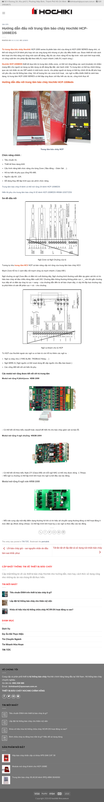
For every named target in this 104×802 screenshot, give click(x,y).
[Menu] (3, 13)
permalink (45, 542)
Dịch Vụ (6, 629)
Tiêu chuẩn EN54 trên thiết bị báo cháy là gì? (31, 592)
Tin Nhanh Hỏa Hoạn (13, 644)
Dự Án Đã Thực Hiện (13, 634)
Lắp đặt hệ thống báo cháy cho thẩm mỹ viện (31, 601)
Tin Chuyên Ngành (11, 639)
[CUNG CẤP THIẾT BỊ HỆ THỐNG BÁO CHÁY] (52, 13)
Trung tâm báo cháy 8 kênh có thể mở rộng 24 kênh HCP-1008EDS (31, 187)
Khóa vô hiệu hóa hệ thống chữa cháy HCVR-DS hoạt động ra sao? (41, 609)
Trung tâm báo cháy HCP (52, 149)
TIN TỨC (5, 24)
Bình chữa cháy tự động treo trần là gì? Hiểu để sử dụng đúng (35, 737)
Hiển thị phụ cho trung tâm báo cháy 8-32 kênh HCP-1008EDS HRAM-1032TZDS (37, 192)
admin (25, 40)
